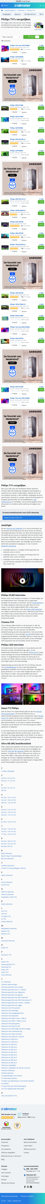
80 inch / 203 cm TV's (8, 841)
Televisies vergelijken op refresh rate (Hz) (15, 1068)
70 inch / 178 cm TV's (8, 829)
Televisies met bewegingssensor (12, 1013)
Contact (26, 1153)
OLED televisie (37, 603)
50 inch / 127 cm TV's (8, 810)
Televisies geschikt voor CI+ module (13, 990)
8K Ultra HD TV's (7, 846)
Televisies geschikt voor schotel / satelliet (15, 1003)
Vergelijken (7, 14)
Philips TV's (31, 10)
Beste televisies (6, 853)
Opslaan (24, 52)
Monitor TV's (5, 934)
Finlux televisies (6, 882)
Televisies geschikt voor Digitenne (13, 992)
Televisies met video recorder (11, 1034)
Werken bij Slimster (8, 1183)
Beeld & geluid (10, 10)
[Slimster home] (22, 5)
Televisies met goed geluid (10, 1024)
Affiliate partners (30, 1149)
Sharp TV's (5, 970)
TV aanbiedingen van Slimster (11, 1076)
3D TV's (3, 790)
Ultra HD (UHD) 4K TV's (9, 1096)
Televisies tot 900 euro (9, 1063)
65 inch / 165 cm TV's (8, 822)
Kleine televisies (7, 904)
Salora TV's (5, 962)
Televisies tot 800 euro (9, 1060)
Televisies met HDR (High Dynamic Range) (15, 1029)
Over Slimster (6, 1173)
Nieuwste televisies (8, 941)
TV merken (5, 1083)
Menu (6, 5)
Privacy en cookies (27, 1196)
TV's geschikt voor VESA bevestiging (13, 1086)
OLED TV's (4, 948)
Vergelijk (14, 52)
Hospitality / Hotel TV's (9, 897)
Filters (33, 37)
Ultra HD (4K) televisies (16, 751)
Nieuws (3, 1180)
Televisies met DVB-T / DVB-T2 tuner (13, 1021)
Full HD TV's (5, 885)
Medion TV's (5, 931)
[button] (22, 580)
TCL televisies (6, 982)
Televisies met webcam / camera (12, 1037)
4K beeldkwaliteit (10, 667)
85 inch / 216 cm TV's (8, 844)
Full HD (27, 634)
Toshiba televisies (7, 1073)
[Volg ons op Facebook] (25, 1187)
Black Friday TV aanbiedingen (11, 856)
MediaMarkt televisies (9, 929)
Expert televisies (7, 875)
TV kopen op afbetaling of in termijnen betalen (17, 1081)
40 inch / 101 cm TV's (8, 797)
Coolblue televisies (7, 866)
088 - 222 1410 (31, 1169)
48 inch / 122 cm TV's (8, 803)
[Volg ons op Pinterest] (31, 1187)
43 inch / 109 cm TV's (8, 800)
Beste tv (17, 14)
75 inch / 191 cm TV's (8, 832)
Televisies (21, 10)
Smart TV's (5, 972)
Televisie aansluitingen (9, 984)
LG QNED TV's (6, 916)
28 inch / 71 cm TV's (8, 781)
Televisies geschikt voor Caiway (12, 987)
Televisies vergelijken (8, 1065)
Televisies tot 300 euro (9, 1047)
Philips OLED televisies (34, 609)
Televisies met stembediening (11, 1031)
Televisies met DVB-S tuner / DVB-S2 (13, 1018)
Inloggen (4, 1169)
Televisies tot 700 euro (9, 1057)
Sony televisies (6, 975)
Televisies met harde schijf (10, 1026)
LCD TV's (4, 911)
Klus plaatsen (6, 1149)
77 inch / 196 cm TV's (8, 834)
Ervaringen (5, 1176)
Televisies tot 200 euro (9, 1044)
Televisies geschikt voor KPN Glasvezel (14, 997)
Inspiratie (4, 1142)
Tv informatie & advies (9, 1078)
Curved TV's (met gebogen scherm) (13, 868)
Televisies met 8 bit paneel (10, 1008)
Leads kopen (28, 1146)
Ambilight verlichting (8, 546)
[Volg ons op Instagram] (28, 1187)
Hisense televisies (7, 894)
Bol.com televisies (7, 859)
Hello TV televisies (7, 892)
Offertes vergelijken (8, 1153)
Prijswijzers (5, 1146)
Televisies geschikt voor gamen (12, 995)
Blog (2, 1159)
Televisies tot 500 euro (9, 1052)
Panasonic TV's (6, 955)
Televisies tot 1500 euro (9, 1042)
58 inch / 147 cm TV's (8, 815)
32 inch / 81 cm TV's (8, 788)
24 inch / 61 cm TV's (8, 778)
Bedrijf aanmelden (30, 1142)
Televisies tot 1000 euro (9, 1039)
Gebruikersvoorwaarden (9, 1196)
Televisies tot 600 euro (9, 1055)
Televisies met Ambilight (9, 1010)
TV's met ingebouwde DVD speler (12, 1089)
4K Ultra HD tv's (30, 14)
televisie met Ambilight (14, 528)
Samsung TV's (6, 967)
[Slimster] (2, 10)
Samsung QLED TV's (8, 964)
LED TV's (4, 914)
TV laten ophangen (7, 771)
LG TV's (3, 919)
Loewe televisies (7, 922)
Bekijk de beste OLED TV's (13, 518)
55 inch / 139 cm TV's (8, 812)
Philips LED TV (34, 652)
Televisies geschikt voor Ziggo (11, 1005)
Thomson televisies (8, 1070)
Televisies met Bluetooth (9, 1016)
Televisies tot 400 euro (9, 1050)
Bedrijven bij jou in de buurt (11, 1156)
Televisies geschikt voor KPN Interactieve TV (16, 1000)
